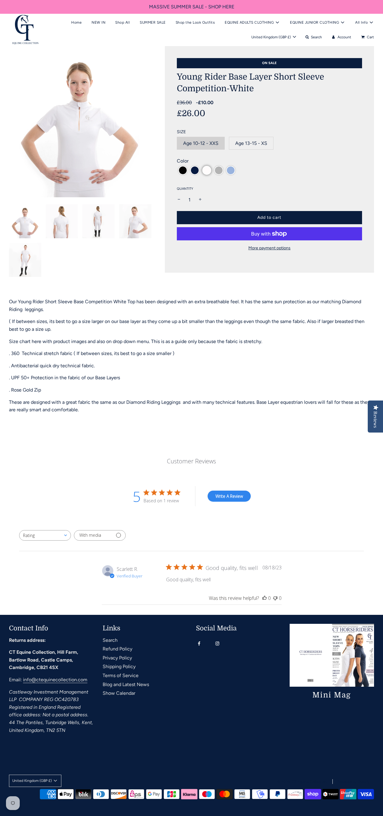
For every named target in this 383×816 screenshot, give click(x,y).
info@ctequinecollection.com (55, 679)
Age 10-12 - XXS (200, 143)
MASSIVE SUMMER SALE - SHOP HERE (191, 7)
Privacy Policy (117, 658)
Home (76, 22)
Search (110, 640)
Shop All (122, 22)
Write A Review (229, 496)
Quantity (185, 189)
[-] (179, 200)
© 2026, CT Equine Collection (302, 782)
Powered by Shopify (353, 782)
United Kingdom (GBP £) (271, 37)
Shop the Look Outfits (195, 22)
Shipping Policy (119, 666)
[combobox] (45, 535)
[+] (200, 200)
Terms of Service (121, 675)
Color (183, 161)
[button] (182, 170)
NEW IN (98, 22)
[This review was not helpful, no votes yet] (275, 598)
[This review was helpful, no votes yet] (264, 598)
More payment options (269, 248)
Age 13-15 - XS (251, 143)
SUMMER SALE (153, 22)
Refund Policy (117, 649)
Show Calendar (119, 693)
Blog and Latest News (126, 684)
